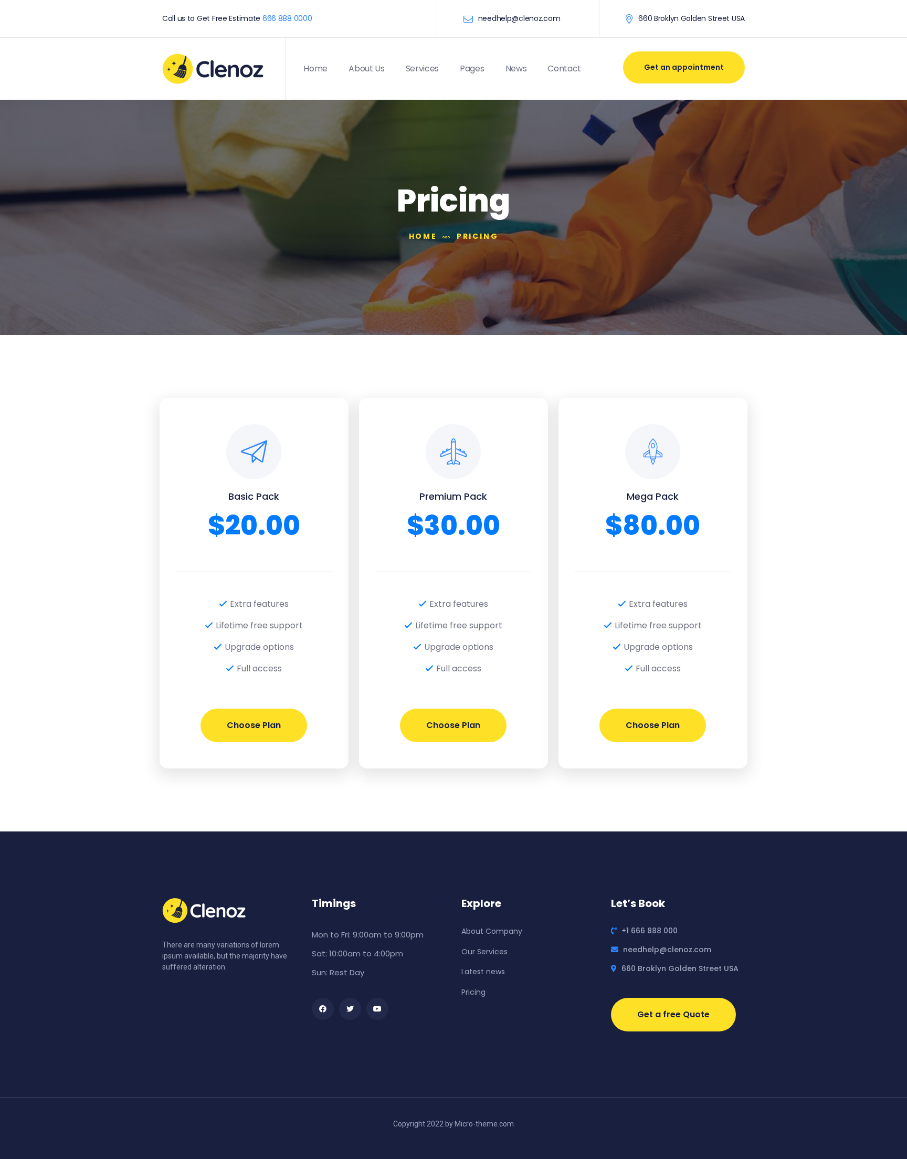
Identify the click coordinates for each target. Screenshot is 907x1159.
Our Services (484, 951)
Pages (472, 68)
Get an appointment (684, 67)
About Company (491, 931)
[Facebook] (323, 1009)
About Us (366, 68)
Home (315, 68)
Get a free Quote (673, 1014)
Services (422, 68)
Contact (564, 68)
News (516, 68)
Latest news (483, 971)
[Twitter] (350, 1009)
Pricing (473, 992)
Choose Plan (254, 725)
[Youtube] (377, 1009)
